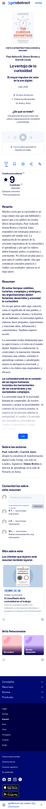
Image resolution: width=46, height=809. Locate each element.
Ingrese (16, 147)
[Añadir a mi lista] (23, 164)
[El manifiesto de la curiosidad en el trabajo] (23, 576)
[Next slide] (42, 619)
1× (9, 137)
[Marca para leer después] (14, 164)
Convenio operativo (10, 767)
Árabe (4, 745)
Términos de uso (8, 762)
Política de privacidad (11, 757)
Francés (5, 740)
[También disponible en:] (39, 164)
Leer (23, 436)
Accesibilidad (7, 772)
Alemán (5, 714)
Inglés (4, 709)
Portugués (6, 735)
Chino (4, 729)
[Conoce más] (23, 173)
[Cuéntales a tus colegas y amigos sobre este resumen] (31, 164)
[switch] (23, 137)
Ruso (4, 724)
